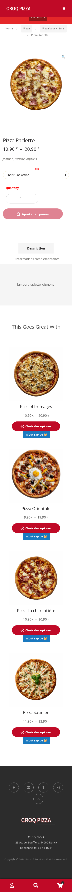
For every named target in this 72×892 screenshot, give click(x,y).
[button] (63, 57)
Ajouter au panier (35, 214)
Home (9, 28)
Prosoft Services (35, 859)
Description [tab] (36, 248)
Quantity (12, 188)
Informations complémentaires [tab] (37, 259)
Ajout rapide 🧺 (36, 434)
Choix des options (38, 426)
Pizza (26, 28)
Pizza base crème (53, 28)
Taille (36, 169)
